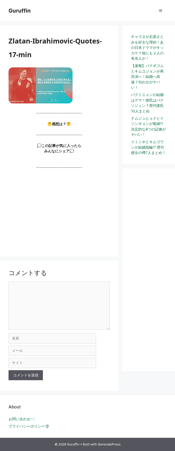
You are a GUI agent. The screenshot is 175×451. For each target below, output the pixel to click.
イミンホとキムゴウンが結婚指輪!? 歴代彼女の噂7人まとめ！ (148, 147)
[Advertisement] (59, 211)
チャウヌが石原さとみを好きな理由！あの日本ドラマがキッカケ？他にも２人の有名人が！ (147, 48)
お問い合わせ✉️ (22, 419)
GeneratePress (109, 444)
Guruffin (20, 10)
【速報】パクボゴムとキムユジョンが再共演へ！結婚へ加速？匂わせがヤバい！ (147, 77)
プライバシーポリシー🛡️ (29, 426)
